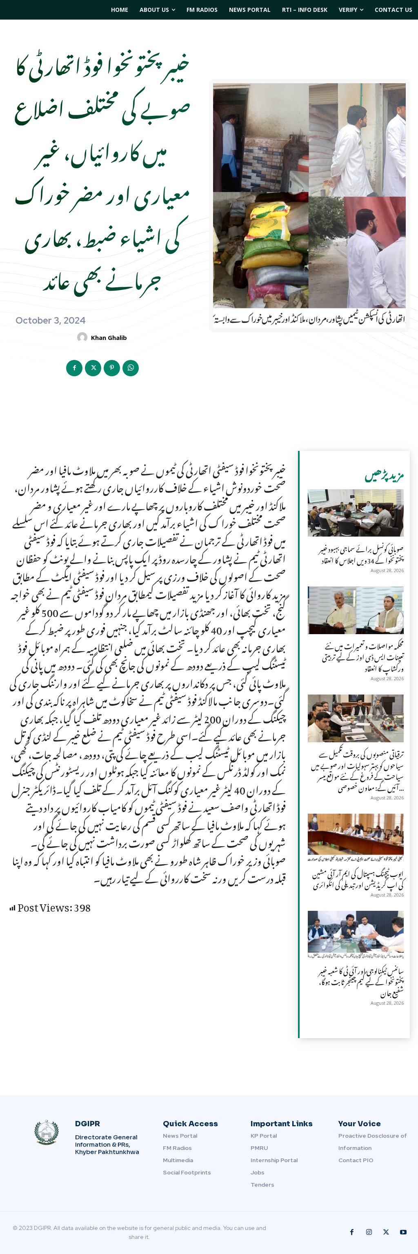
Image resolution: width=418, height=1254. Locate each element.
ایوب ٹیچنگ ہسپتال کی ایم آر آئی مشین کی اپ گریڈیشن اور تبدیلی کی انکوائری (358, 878)
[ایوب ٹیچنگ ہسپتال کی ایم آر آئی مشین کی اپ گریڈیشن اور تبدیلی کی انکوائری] (356, 838)
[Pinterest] (112, 368)
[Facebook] (74, 368)
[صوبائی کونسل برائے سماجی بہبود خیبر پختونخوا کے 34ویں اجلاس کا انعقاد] (356, 513)
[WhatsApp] (130, 368)
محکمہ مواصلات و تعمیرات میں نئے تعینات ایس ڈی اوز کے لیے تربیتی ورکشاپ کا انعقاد (363, 655)
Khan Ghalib (109, 337)
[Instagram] (369, 1232)
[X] (93, 368)
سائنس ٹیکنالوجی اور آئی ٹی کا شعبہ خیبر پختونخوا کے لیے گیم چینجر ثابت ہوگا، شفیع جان (361, 980)
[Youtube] (403, 1232)
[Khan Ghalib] (83, 337)
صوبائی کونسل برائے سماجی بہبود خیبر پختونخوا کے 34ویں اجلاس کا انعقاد (361, 553)
